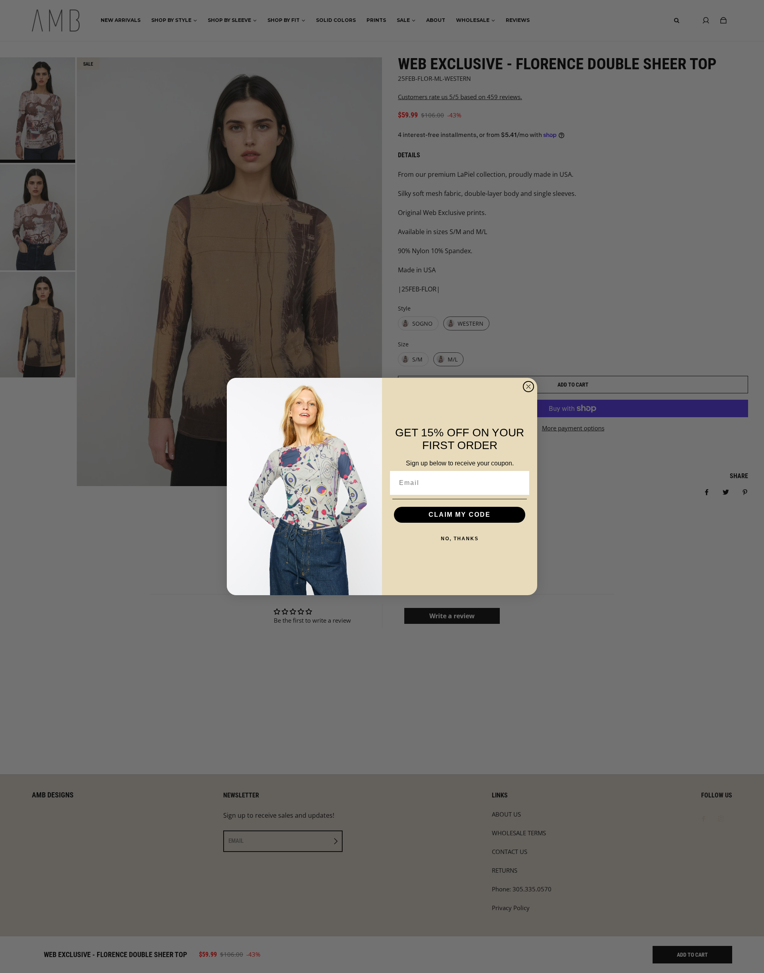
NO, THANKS (460, 538)
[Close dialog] (528, 386)
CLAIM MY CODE (460, 514)
